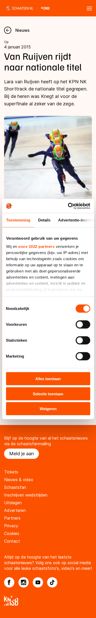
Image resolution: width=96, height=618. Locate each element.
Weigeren (48, 409)
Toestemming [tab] (18, 220)
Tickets (11, 471)
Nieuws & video (18, 479)
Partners (12, 518)
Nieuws (22, 30)
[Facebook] (9, 582)
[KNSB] (48, 601)
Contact (12, 541)
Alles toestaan (48, 379)
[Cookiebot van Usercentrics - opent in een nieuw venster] (68, 205)
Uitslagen (13, 502)
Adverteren (15, 510)
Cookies (11, 533)
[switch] (83, 324)
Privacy (11, 525)
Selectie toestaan (48, 393)
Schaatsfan (15, 487)
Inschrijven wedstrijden (25, 495)
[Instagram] (23, 582)
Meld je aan (21, 453)
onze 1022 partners (36, 246)
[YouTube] (38, 582)
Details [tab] (44, 220)
